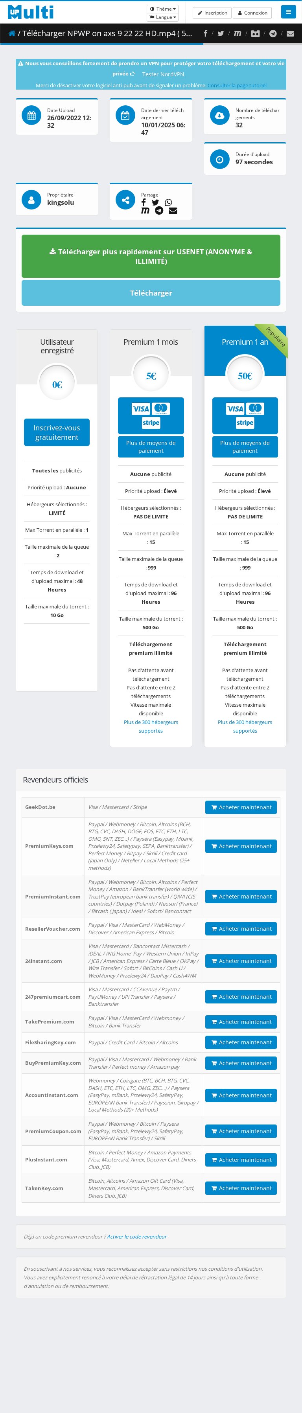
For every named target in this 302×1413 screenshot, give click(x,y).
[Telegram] (273, 33)
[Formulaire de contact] (290, 33)
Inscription (215, 12)
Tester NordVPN (163, 74)
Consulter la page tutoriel (237, 85)
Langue (164, 17)
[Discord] (255, 33)
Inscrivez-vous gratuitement (56, 432)
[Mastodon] (237, 33)
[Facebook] (205, 33)
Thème (164, 9)
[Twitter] (220, 33)
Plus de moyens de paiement (151, 446)
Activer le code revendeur (136, 1236)
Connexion (255, 12)
